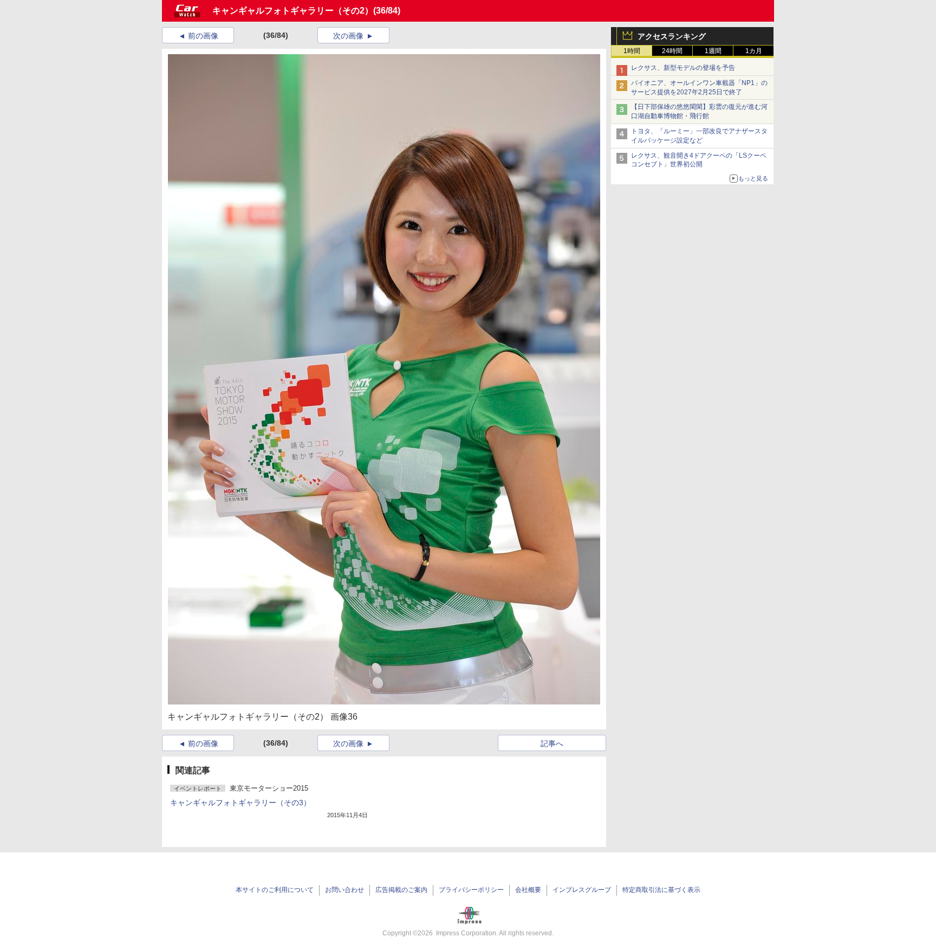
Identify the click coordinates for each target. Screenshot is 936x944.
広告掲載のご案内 (401, 890)
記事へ (552, 743)
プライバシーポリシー (471, 890)
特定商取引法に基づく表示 (661, 890)
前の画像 (203, 35)
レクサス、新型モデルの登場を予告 (683, 68)
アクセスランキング (672, 36)
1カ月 (753, 51)
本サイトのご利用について (275, 890)
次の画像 (348, 35)
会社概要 (528, 890)
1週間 (713, 51)
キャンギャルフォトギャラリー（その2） (292, 10)
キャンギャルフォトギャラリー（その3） (240, 802)
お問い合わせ (344, 890)
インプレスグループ (581, 890)
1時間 (631, 51)
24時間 (672, 51)
